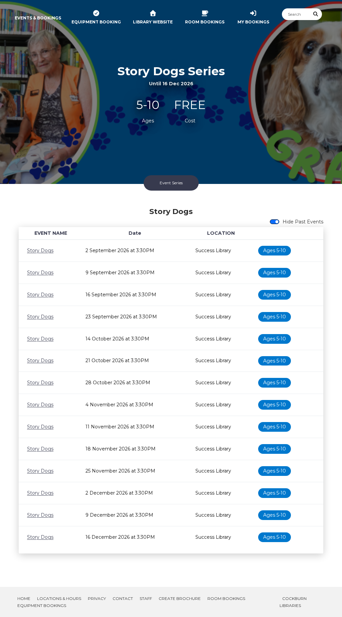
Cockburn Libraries (293, 602)
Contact (123, 598)
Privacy (97, 598)
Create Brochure (180, 598)
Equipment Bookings (41, 605)
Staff (146, 598)
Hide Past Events (303, 222)
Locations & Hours (59, 598)
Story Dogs (40, 250)
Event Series (171, 182)
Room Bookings (226, 598)
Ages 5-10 (274, 250)
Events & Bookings (38, 17)
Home (23, 598)
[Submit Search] (316, 14)
